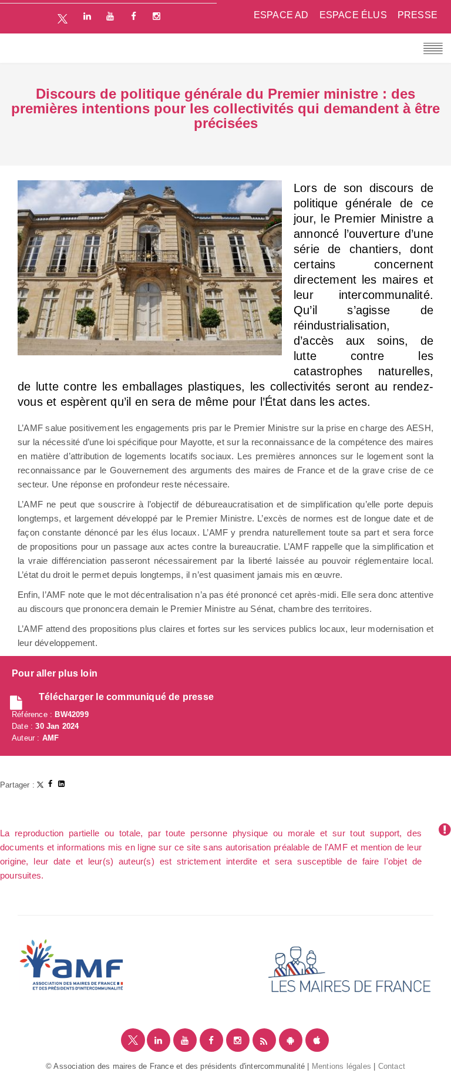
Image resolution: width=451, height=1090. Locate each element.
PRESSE (417, 15)
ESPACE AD (281, 15)
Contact (391, 1066)
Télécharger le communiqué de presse (126, 697)
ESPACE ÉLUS (353, 15)
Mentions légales (341, 1066)
